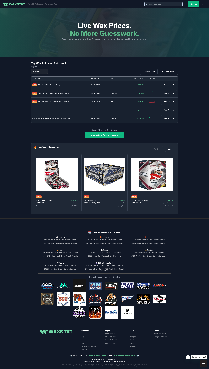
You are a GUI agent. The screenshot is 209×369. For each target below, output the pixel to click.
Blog (82, 337)
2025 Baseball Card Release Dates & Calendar (60, 240)
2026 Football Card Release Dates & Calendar (148, 243)
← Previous (156, 149)
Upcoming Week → (169, 71)
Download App (51, 4)
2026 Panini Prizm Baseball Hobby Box (50, 85)
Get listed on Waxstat (88, 346)
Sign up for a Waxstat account (104, 135)
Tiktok (132, 340)
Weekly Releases (35, 4)
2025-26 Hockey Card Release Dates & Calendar (60, 252)
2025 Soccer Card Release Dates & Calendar (104, 252)
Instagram (133, 337)
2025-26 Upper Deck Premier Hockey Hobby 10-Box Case (51, 118)
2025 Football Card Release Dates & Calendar (148, 240)
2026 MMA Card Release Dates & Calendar (148, 252)
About (83, 333)
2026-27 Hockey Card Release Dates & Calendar (60, 256)
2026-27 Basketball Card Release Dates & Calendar (104, 243)
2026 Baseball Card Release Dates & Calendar (60, 243)
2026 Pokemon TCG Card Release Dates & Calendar (104, 265)
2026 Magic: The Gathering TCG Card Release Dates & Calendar (104, 269)
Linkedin (133, 346)
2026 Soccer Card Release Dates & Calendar (104, 256)
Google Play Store (160, 337)
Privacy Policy (110, 343)
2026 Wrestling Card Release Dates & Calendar (148, 256)
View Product (169, 85)
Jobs (83, 340)
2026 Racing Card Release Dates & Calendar (60, 269)
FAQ (82, 343)
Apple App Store (160, 333)
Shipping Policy (110, 337)
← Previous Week (148, 71)
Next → (170, 149)
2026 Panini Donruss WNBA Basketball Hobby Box (54, 101)
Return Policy (110, 333)
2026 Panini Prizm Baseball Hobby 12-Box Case (47, 110)
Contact (84, 350)
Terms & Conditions (112, 340)
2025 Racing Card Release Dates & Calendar (60, 265)
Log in (203, 4)
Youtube (133, 343)
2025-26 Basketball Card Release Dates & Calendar (104, 240)
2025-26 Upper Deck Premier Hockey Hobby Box (54, 93)
